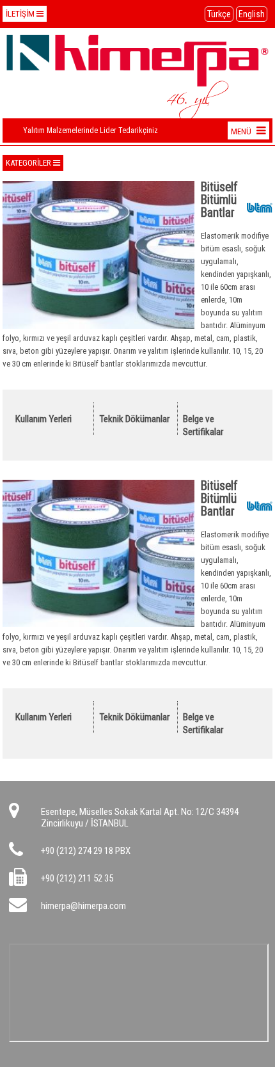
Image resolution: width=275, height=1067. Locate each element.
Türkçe (219, 14)
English (252, 14)
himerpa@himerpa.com (83, 906)
